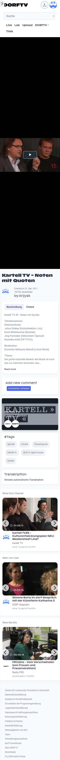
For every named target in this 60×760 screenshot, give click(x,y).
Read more (10, 369)
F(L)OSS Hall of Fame (15, 756)
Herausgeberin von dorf (16, 730)
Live (9, 25)
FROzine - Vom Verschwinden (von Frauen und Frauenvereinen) (33, 665)
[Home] (21, 5)
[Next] (54, 523)
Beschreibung (14, 306)
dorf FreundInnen (13, 743)
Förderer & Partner (14, 721)
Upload (27, 25)
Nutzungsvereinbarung (16, 716)
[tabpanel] (30, 342)
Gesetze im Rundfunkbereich (18, 699)
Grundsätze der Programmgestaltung (23, 703)
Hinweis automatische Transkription (23, 479)
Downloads (10, 752)
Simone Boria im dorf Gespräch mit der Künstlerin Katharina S (34, 599)
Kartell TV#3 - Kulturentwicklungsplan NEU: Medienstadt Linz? (33, 536)
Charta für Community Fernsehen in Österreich (27, 690)
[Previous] (5, 523)
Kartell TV (12, 412)
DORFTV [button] (41, 25)
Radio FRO (18, 672)
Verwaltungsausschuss (16, 738)
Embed (30, 306)
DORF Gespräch (20, 604)
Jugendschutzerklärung (16, 708)
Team (7, 734)
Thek (9, 31)
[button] (44, 5)
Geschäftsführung (13, 725)
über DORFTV (11, 747)
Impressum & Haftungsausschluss (21, 712)
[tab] (14, 307)
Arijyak (24, 296)
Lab (17, 25)
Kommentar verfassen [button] (18, 388)
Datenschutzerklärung (15, 694)
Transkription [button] (15, 474)
